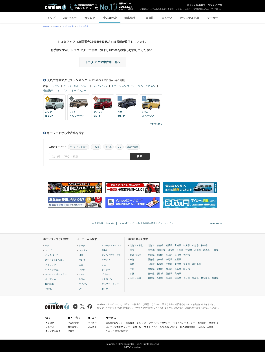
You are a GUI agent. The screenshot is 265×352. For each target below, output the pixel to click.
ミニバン (62, 90)
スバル (82, 274)
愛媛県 (169, 273)
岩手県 (169, 245)
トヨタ (82, 245)
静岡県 (169, 259)
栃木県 (197, 250)
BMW (104, 250)
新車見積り (131, 17)
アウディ (105, 260)
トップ (51, 17)
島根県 (160, 269)
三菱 (81, 265)
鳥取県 (151, 269)
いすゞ (82, 288)
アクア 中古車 (82, 26)
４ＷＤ (96, 147)
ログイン (191, 5)
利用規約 (202, 323)
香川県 (160, 273)
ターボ (108, 147)
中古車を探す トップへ (103, 223)
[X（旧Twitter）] (82, 306)
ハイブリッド (51, 265)
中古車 (56, 26)
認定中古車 (132, 147)
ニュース (167, 17)
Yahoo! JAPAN (214, 5)
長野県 (160, 255)
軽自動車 (48, 90)
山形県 (195, 245)
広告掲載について (168, 327)
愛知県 (151, 259)
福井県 (186, 255)
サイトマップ (150, 327)
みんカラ (92, 327)
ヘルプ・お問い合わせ (117, 330)
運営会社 (130, 323)
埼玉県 (171, 250)
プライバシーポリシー (159, 323)
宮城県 (178, 245)
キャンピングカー (78, 147)
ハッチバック (100, 86)
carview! (46, 26)
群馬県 (206, 250)
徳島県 (151, 273)
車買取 (150, 17)
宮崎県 (195, 278)
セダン (56, 86)
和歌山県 (196, 264)
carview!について (114, 323)
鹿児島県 (205, 278)
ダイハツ (83, 284)
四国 (132, 273)
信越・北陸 (135, 255)
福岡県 (151, 278)
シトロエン (106, 279)
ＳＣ (119, 147)
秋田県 (186, 245)
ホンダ (82, 260)
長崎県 (169, 278)
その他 (48, 288)
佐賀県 (160, 278)
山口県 (186, 269)
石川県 (178, 255)
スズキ (82, 279)
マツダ (82, 269)
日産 (81, 255)
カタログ (89, 17)
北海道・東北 (136, 245)
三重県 (178, 259)
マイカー (212, 17)
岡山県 (169, 269)
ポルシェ (105, 269)
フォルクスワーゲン (111, 255)
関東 (132, 250)
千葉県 (180, 250)
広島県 (178, 269)
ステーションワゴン (122, 86)
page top (214, 223)
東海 (132, 259)
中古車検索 (110, 17)
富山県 (169, 255)
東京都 (151, 250)
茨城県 (189, 250)
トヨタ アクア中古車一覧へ (102, 62)
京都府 (169, 264)
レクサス (83, 250)
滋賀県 (178, 264)
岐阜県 (160, 259)
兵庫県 (160, 264)
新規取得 (201, 5)
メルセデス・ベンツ (111, 245)
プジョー (105, 274)
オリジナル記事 (189, 17)
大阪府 (151, 264)
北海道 (151, 245)
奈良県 (186, 264)
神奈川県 (161, 250)
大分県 (186, 278)
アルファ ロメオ (110, 284)
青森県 (160, 245)
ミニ (103, 265)
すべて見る (156, 124)
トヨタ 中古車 (68, 26)
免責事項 (213, 323)
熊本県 (178, 278)
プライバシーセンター (184, 323)
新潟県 (151, 255)
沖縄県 (215, 278)
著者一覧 (137, 327)
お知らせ (141, 323)
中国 (132, 269)
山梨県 (215, 250)
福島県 (204, 245)
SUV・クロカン (147, 86)
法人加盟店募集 (187, 327)
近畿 (132, 264)
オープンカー (78, 90)
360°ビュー (70, 17)
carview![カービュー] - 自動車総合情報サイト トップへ (146, 223)
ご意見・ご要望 (205, 327)
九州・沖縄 (135, 278)
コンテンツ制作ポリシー (118, 327)
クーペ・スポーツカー (76, 86)
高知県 (178, 273)
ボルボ (104, 288)
